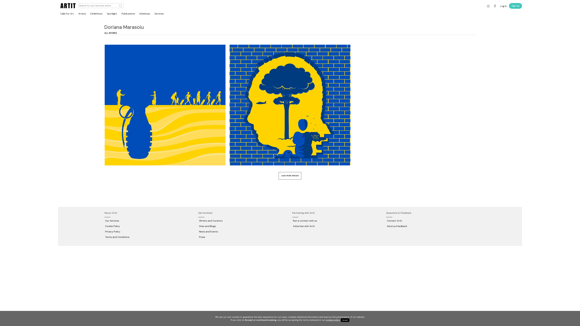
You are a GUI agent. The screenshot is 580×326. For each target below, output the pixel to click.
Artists (82, 13)
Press (202, 237)
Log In (503, 6)
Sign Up (515, 5)
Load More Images (290, 176)
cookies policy (333, 320)
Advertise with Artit (304, 226)
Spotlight (112, 13)
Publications (128, 13)
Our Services (112, 220)
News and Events (208, 231)
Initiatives (145, 13)
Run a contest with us (305, 220)
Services (159, 13)
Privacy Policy (112, 231)
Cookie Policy (112, 226)
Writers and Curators (211, 220)
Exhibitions (96, 13)
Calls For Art (67, 13)
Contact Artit (394, 220)
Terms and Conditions (117, 237)
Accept (345, 320)
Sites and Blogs (207, 226)
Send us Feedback (397, 226)
